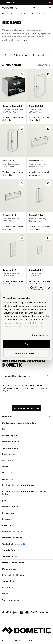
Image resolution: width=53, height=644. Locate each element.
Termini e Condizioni (11, 550)
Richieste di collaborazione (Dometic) (19, 485)
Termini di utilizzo (10, 556)
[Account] (34, 8)
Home (4, 14)
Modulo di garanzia (11, 435)
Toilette (34, 14)
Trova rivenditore (10, 448)
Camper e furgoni (18, 14)
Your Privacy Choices (25, 353)
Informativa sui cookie (12, 537)
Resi (4, 429)
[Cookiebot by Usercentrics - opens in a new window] (32, 288)
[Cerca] (27, 8)
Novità (14, 593)
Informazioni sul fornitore (13, 575)
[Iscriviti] (48, 376)
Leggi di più (21, 40)
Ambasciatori (8, 479)
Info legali (7, 525)
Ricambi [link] (45, 14)
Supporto (7, 417)
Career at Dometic (19, 599)
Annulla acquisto (9, 460)
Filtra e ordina (13, 65)
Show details (37, 335)
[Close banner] (49, 288)
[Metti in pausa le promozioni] (4, 2)
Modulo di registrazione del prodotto (19, 423)
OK (26, 344)
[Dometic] (9, 8)
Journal (5, 500)
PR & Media (16, 587)
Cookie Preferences (11, 544)
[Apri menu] (49, 8)
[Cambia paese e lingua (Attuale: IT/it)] (49, 2)
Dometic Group (18, 568)
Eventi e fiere (8, 513)
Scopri (5, 466)
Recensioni (7, 519)
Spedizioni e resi (9, 454)
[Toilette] (5, 55)
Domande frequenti (11, 441)
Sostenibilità (8, 581)
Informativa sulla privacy (13, 531)
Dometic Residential (20, 506)
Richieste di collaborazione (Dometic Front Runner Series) (25, 492)
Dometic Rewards (10, 473)
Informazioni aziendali (13, 563)
